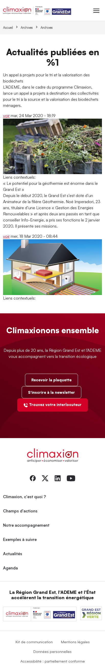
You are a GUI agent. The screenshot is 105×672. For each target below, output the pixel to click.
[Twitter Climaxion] (45, 477)
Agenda (10, 567)
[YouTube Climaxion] (71, 477)
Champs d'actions (20, 510)
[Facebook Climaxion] (33, 477)
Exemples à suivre (20, 539)
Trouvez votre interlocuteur (55, 404)
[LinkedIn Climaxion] (58, 477)
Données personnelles (52, 651)
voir (6, 115)
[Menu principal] (96, 10)
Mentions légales (75, 641)
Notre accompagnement (26, 525)
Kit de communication (34, 641)
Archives (27, 27)
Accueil (8, 27)
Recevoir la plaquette (51, 379)
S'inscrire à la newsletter (51, 392)
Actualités (12, 553)
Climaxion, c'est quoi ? (24, 496)
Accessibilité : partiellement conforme (52, 661)
